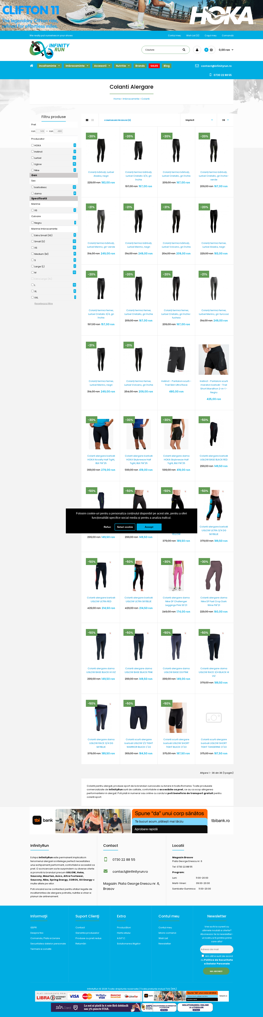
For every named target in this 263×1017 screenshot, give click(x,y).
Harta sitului (123, 933)
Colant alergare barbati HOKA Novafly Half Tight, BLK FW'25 (101, 459)
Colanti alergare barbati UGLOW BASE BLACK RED (214, 457)
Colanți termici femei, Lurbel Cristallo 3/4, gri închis (101, 314)
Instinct (38, 151)
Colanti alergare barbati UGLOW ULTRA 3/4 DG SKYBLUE (214, 530)
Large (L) (39, 266)
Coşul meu (210, 35)
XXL (36, 297)
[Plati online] (88, 1001)
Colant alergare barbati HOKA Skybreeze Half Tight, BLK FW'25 (139, 459)
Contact (80, 927)
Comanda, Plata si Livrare (45, 938)
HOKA (37, 145)
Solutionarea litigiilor (129, 943)
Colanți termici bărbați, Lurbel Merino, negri (138, 245)
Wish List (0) (192, 35)
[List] (92, 120)
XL (35, 291)
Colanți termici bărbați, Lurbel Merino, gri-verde (101, 245)
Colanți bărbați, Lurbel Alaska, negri (101, 174)
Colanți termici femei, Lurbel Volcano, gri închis (138, 383)
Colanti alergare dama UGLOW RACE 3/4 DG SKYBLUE (101, 743)
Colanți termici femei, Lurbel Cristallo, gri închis (139, 312)
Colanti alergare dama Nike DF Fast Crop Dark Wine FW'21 (213, 601)
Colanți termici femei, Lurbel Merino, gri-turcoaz (214, 312)
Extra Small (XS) (43, 235)
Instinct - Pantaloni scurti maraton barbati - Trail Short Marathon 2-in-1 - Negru (214, 386)
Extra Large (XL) (43, 279)
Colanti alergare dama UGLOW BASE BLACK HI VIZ (101, 670)
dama (38, 193)
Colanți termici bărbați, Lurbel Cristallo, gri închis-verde (214, 175)
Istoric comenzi (167, 933)
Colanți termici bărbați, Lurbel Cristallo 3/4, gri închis (138, 175)
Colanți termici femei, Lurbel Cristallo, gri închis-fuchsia (176, 314)
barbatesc (40, 187)
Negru (38, 223)
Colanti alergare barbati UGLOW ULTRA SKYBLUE (139, 599)
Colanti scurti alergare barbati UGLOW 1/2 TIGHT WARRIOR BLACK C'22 (139, 743)
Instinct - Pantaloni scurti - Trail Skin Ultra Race (176, 383)
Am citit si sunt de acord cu (217, 959)
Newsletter (165, 943)
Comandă (227, 35)
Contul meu (174, 35)
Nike (36, 170)
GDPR (33, 927)
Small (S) (39, 241)
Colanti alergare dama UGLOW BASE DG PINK (176, 670)
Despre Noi (36, 933)
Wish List (163, 938)
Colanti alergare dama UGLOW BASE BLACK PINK (139, 670)
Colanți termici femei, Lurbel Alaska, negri (213, 245)
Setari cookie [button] (125, 526)
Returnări (81, 943)
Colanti (145, 98)
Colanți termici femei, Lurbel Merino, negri (101, 383)
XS (35, 210)
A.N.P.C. (121, 938)
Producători (124, 927)
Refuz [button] (107, 526)
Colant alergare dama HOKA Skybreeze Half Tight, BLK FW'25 (176, 459)
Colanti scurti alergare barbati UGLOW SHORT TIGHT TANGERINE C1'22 (214, 743)
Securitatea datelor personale (48, 943)
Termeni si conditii (40, 949)
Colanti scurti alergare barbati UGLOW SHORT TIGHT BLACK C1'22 (176, 743)
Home (117, 98)
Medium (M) (41, 254)
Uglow (38, 164)
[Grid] (87, 120)
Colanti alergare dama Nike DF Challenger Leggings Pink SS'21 (176, 601)
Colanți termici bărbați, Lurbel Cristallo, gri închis (176, 174)
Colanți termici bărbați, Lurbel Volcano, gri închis (176, 245)
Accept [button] (149, 526)
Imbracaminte (131, 98)
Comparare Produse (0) (117, 120)
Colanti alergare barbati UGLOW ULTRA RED (101, 599)
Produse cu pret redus (88, 938)
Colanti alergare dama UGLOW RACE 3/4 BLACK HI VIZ (214, 672)
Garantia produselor (87, 933)
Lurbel (37, 158)
